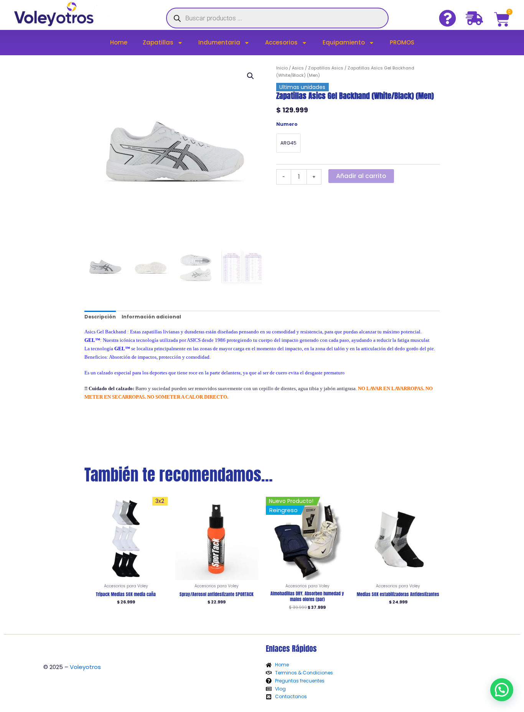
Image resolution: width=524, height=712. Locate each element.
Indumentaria (219, 42)
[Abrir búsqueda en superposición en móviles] (277, 18)
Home (118, 42)
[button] (250, 76)
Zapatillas (158, 42)
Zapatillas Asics (325, 68)
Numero (287, 124)
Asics (298, 68)
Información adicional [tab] (151, 316)
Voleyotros (85, 667)
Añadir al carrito (361, 175)
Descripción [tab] (100, 316)
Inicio (282, 68)
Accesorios (281, 42)
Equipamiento (344, 42)
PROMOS (402, 42)
